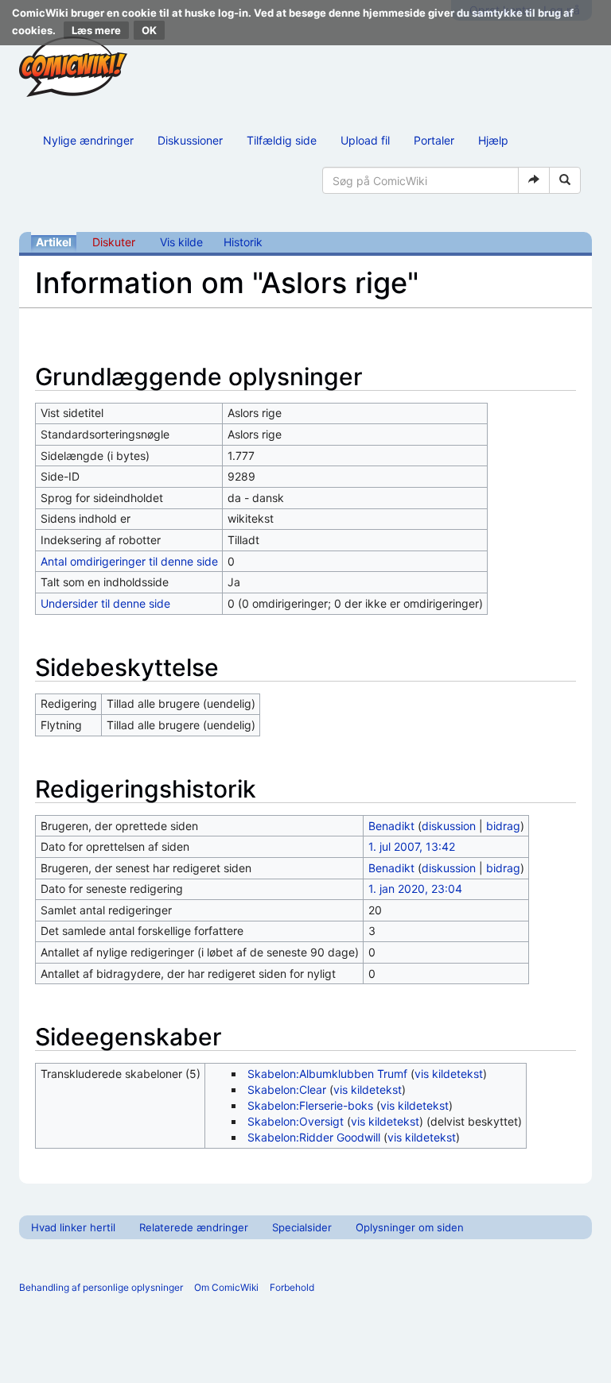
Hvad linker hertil (73, 1227)
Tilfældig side (282, 140)
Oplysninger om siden (410, 1227)
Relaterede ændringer (193, 1227)
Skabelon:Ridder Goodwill (313, 1137)
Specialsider (302, 1227)
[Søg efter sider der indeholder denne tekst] (565, 180)
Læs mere (96, 30)
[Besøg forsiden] (73, 67)
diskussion (449, 826)
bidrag (503, 826)
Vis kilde (181, 242)
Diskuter (113, 242)
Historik (243, 242)
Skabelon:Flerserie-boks (310, 1105)
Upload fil (365, 140)
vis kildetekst (448, 1073)
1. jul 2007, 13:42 (411, 846)
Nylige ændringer (88, 140)
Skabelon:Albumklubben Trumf (327, 1073)
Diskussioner (190, 140)
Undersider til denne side (105, 603)
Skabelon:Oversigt (295, 1121)
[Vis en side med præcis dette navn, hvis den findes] (534, 180)
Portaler (434, 140)
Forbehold (292, 1287)
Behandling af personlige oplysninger (101, 1287)
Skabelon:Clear (286, 1089)
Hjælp (493, 140)
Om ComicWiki (226, 1287)
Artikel (54, 242)
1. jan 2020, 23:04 (415, 888)
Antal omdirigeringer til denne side (129, 561)
